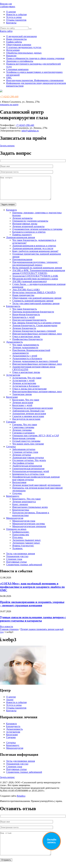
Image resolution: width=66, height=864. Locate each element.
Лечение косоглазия (22, 402)
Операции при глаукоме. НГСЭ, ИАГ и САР (35, 435)
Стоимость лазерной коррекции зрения (32, 300)
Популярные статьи (16, 562)
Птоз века (17, 537)
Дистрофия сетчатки (23, 463)
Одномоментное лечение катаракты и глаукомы (37, 229)
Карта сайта (6, 31)
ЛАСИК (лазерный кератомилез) (29, 281)
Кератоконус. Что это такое (26, 499)
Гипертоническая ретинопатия (28, 468)
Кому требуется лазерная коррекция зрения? (35, 251)
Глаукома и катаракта (23, 432)
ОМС (9, 77)
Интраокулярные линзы (24, 223)
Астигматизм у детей (23, 380)
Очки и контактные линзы (26, 336)
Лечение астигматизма (24, 383)
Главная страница (9, 629)
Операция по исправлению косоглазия (32, 408)
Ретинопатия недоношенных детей (30, 471)
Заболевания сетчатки (23, 449)
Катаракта (11, 210)
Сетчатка (11, 446)
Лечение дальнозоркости (25, 347)
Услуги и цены (14, 17)
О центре (11, 11)
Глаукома (11, 421)
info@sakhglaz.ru (30, 130)
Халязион (17, 548)
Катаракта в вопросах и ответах (29, 232)
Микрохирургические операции (29, 526)
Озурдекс (17, 493)
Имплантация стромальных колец (30, 507)
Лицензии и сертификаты (19, 61)
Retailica (21, 796)
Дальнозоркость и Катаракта (27, 358)
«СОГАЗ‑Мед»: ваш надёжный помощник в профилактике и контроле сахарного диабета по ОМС (32, 587)
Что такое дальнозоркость (25, 344)
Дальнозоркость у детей (24, 355)
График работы (14, 42)
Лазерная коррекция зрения (20, 237)
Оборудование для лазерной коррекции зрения (36, 298)
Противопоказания (22, 259)
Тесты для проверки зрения (20, 553)
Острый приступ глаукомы (26, 441)
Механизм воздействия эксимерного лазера (35, 278)
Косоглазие (12, 397)
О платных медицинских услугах (23, 47)
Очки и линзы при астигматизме (29, 388)
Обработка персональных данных (24, 53)
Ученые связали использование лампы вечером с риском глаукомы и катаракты (33, 619)
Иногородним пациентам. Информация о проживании (35, 80)
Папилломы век (20, 534)
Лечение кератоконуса (24, 501)
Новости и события (16, 14)
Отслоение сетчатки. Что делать (29, 460)
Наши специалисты (16, 39)
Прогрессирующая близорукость (29, 320)
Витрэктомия (19, 482)
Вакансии (11, 55)
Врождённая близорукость (26, 314)
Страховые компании (17, 69)
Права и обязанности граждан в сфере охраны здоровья (35, 58)
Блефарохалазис (21, 532)
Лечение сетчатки (21, 454)
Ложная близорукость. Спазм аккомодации (34, 325)
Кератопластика (20, 510)
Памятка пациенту (22, 234)
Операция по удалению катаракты (30, 221)
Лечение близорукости (24, 328)
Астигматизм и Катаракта (25, 386)
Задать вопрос (7, 145)
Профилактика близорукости (27, 339)
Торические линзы (22, 394)
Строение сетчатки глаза (25, 452)
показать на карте (9, 104)
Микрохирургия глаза (23, 521)
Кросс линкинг (20, 504)
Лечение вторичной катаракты (28, 226)
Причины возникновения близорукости (33, 311)
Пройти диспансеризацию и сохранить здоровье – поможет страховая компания (32, 603)
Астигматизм (13, 375)
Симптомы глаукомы (23, 427)
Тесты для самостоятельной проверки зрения (35, 303)
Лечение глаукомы (22, 430)
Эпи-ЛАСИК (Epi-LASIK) (26, 289)
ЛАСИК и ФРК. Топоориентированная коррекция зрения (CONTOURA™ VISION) (38, 271)
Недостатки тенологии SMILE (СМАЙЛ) (34, 292)
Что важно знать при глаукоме (28, 443)
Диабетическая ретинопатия (27, 465)
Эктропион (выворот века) (26, 540)
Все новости (6, 626)
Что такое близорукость (24, 309)
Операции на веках (16, 529)
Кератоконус (12, 496)
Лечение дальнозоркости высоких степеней (35, 361)
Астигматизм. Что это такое (26, 377)
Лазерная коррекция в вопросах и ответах (34, 245)
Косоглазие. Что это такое (25, 399)
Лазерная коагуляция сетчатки (28, 457)
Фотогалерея (12, 50)
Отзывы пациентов (16, 20)
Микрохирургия (14, 518)
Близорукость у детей (23, 317)
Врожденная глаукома (23, 438)
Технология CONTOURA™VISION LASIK (35, 276)
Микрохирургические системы (28, 523)
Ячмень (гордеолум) (23, 545)
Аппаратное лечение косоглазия (29, 413)
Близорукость (13, 306)
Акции (9, 699)
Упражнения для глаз (17, 556)
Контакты (11, 22)
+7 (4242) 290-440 (9, 96)
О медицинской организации (21, 36)
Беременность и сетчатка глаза (28, 474)
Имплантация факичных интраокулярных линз (37, 333)
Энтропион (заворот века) (26, 543)
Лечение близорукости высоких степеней (34, 331)
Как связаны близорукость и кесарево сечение (36, 322)
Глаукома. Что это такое (24, 424)
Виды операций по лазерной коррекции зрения (37, 267)
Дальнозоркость (14, 342)
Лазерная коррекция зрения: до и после (32, 248)
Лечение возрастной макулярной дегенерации (36, 485)
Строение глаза (14, 559)
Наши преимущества (23, 295)
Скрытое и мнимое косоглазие (28, 416)
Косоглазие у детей (22, 405)
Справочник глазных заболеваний (24, 564)
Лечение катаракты (22, 218)
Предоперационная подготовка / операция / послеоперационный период (35, 263)
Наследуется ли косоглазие (26, 419)
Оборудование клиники (18, 44)
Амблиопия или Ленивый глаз (28, 410)
